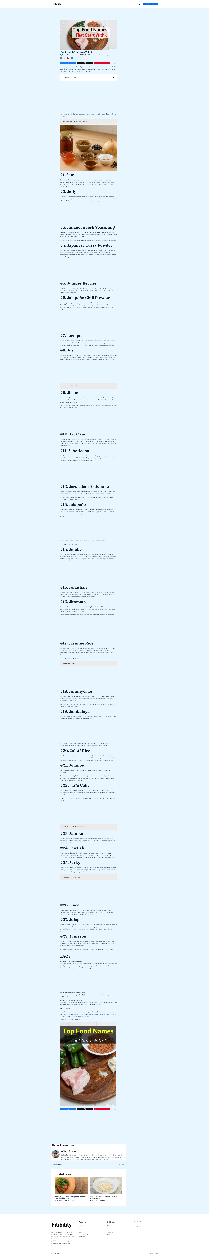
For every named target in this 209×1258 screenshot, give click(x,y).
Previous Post (57, 1164)
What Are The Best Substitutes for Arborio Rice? (103, 1197)
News (108, 1234)
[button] (139, 4)
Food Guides (89, 55)
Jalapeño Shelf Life (73, 544)
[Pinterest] (68, 58)
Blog (108, 1225)
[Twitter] (64, 58)
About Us (81, 1227)
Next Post (121, 1164)
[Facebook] (61, 58)
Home (80, 1225)
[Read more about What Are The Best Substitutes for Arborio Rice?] (106, 1185)
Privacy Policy (82, 1236)
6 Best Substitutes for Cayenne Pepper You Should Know (70, 1197)
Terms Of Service (83, 1234)
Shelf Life (109, 1230)
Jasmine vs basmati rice (75, 658)
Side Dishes (110, 1232)
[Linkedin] (72, 58)
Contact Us (82, 1230)
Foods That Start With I (73, 1020)
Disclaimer (82, 1232)
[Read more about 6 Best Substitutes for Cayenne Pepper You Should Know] (71, 1185)
